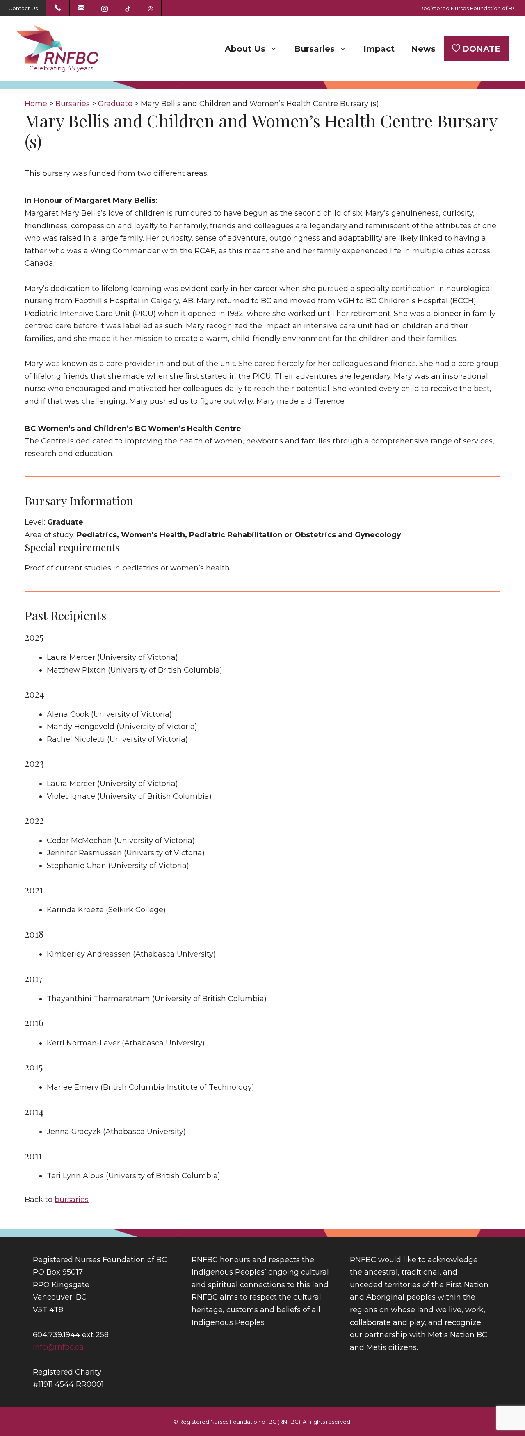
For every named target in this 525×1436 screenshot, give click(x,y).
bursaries (72, 1199)
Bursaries (314, 49)
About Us (245, 49)
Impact (379, 49)
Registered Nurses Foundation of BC (468, 8)
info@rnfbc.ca (58, 1347)
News (423, 49)
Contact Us (23, 8)
